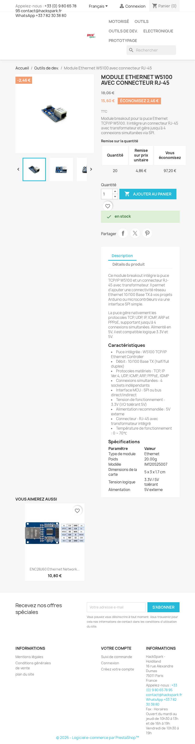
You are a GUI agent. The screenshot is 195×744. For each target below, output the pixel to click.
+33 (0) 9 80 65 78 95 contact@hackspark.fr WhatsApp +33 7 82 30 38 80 (46, 10)
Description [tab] (122, 255)
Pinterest (147, 233)
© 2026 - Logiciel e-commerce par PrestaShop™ (97, 737)
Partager (123, 233)
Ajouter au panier (147, 194)
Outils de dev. (123, 31)
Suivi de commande (116, 656)
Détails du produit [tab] (128, 264)
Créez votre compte (117, 669)
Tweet (135, 233)
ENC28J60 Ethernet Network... (55, 569)
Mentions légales (29, 656)
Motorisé (119, 21)
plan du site (24, 674)
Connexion (110, 663)
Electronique (158, 31)
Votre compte (116, 648)
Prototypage (123, 40)
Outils (142, 21)
